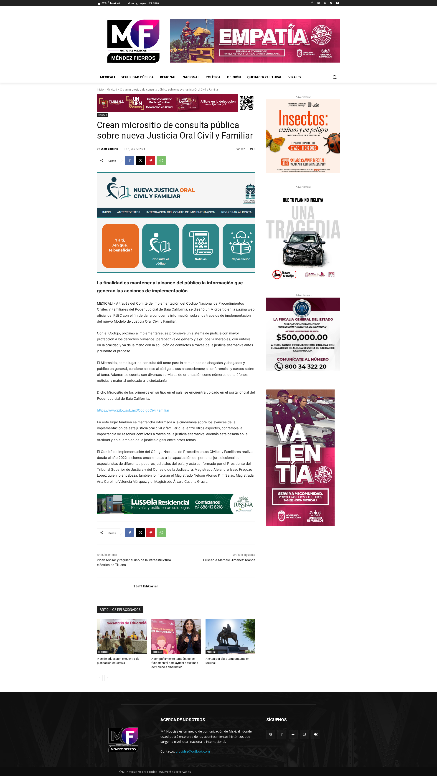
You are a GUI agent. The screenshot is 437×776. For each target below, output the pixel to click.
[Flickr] (293, 734)
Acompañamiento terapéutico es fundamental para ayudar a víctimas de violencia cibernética (174, 663)
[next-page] (107, 678)
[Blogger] (270, 734)
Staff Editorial (110, 148)
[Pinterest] (150, 160)
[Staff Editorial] (115, 586)
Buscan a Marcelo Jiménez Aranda (229, 560)
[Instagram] (318, 3)
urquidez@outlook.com (193, 751)
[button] (334, 77)
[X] (325, 3)
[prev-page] (100, 678)
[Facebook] (312, 3)
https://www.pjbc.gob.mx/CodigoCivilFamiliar (133, 410)
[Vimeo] (331, 3)
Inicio (100, 89)
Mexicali (112, 89)
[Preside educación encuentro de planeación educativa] (122, 636)
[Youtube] (337, 3)
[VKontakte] (315, 734)
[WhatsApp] (161, 160)
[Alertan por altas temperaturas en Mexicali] (230, 636)
